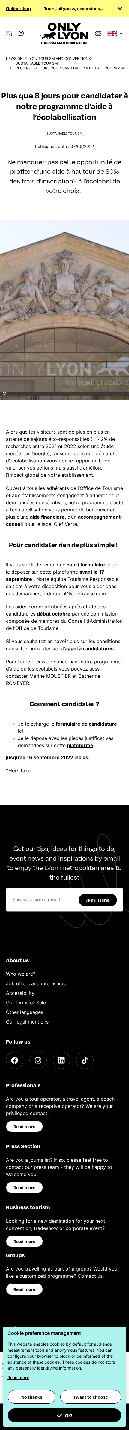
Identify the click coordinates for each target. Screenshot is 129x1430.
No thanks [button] (31, 1397)
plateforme (65, 572)
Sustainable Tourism (37, 63)
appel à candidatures (89, 648)
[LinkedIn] (61, 1060)
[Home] (64, 33)
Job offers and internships (36, 983)
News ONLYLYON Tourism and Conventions (48, 58)
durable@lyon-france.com (76, 593)
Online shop (18, 8)
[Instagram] (38, 1060)
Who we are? (20, 974)
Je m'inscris (98, 900)
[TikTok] (85, 1060)
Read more (24, 1126)
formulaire (92, 565)
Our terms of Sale (26, 1003)
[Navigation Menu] (9, 33)
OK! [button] (68, 1415)
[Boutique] (98, 33)
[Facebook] (14, 1060)
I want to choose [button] (91, 1397)
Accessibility (20, 993)
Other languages (24, 1012)
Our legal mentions (27, 1022)
